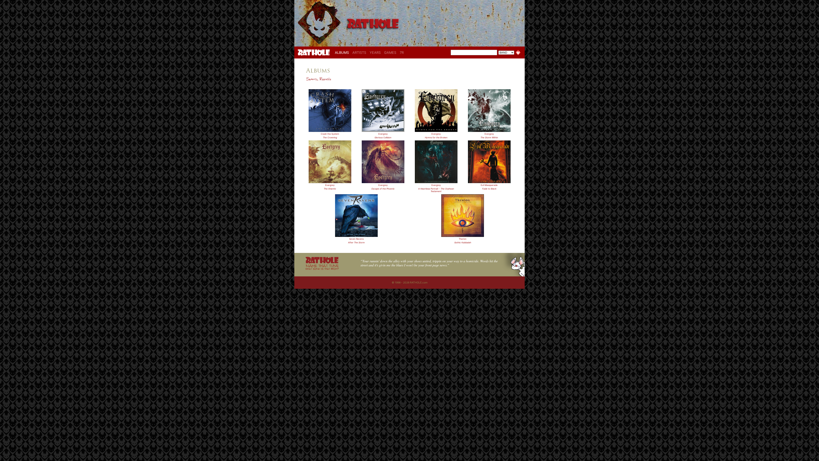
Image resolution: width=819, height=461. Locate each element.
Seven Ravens (356, 239)
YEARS (375, 52)
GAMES (390, 52)
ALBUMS (343, 52)
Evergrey (383, 134)
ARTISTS (359, 52)
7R (402, 52)
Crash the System (330, 134)
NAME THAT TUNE (322, 267)
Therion (462, 239)
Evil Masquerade (489, 185)
